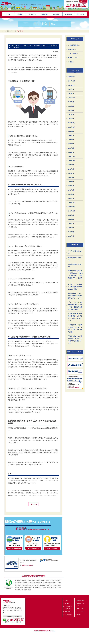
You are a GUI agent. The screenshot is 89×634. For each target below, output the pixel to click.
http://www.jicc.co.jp (27, 565)
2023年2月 (71, 93)
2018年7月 (71, 223)
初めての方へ (32, 14)
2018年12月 (71, 202)
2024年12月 (71, 81)
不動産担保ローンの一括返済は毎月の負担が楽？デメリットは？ (75, 296)
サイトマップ (80, 611)
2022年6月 (71, 110)
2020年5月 (71, 139)
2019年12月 (71, 156)
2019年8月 (71, 169)
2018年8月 (71, 219)
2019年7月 (71, 173)
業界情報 (71, 49)
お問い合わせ (80, 14)
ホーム (8, 14)
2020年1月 (71, 152)
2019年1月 (71, 198)
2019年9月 (71, 165)
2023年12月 (71, 85)
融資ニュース (80, 608)
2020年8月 (71, 131)
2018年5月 (71, 232)
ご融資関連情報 (73, 45)
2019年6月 (71, 177)
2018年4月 (71, 236)
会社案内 (20, 14)
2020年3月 (71, 144)
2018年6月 (71, 228)
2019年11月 (71, 160)
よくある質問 (68, 14)
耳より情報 (56, 14)
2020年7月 (71, 135)
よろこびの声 (72, 53)
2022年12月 (71, 98)
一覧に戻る (33, 504)
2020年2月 (71, 148)
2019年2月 (71, 194)
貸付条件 (79, 614)
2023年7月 (71, 89)
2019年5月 (71, 181)
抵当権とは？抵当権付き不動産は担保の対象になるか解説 (75, 287)
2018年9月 (71, 215)
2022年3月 (71, 114)
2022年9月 (71, 102)
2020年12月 (71, 127)
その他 (70, 62)
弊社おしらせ (72, 57)
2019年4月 (71, 186)
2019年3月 (71, 190)
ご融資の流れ (44, 14)
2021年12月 (71, 123)
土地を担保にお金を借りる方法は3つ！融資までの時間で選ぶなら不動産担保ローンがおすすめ (75, 275)
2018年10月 (71, 211)
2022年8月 (71, 106)
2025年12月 (71, 77)
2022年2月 (71, 118)
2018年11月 (71, 207)
